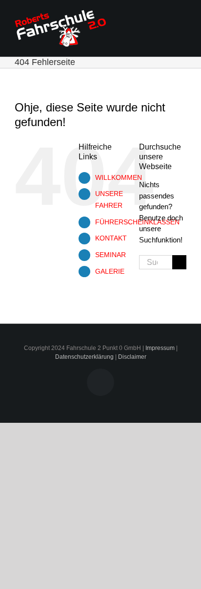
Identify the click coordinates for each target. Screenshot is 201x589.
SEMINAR (110, 255)
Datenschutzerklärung (84, 356)
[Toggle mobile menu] (182, 19)
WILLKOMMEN (118, 177)
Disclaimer (132, 356)
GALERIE (109, 271)
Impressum (160, 348)
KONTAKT (111, 238)
